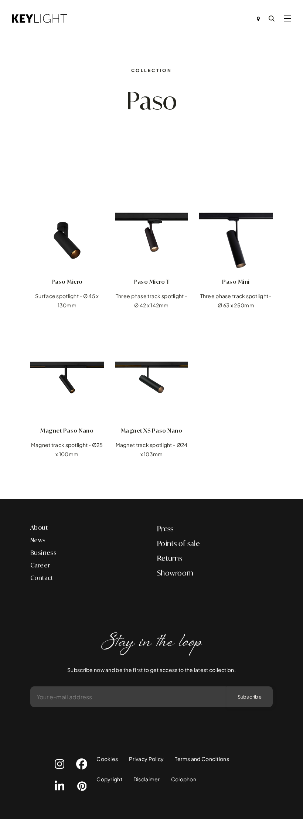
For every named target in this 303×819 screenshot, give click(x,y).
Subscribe (250, 697)
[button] (287, 18)
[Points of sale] (258, 18)
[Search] (272, 18)
